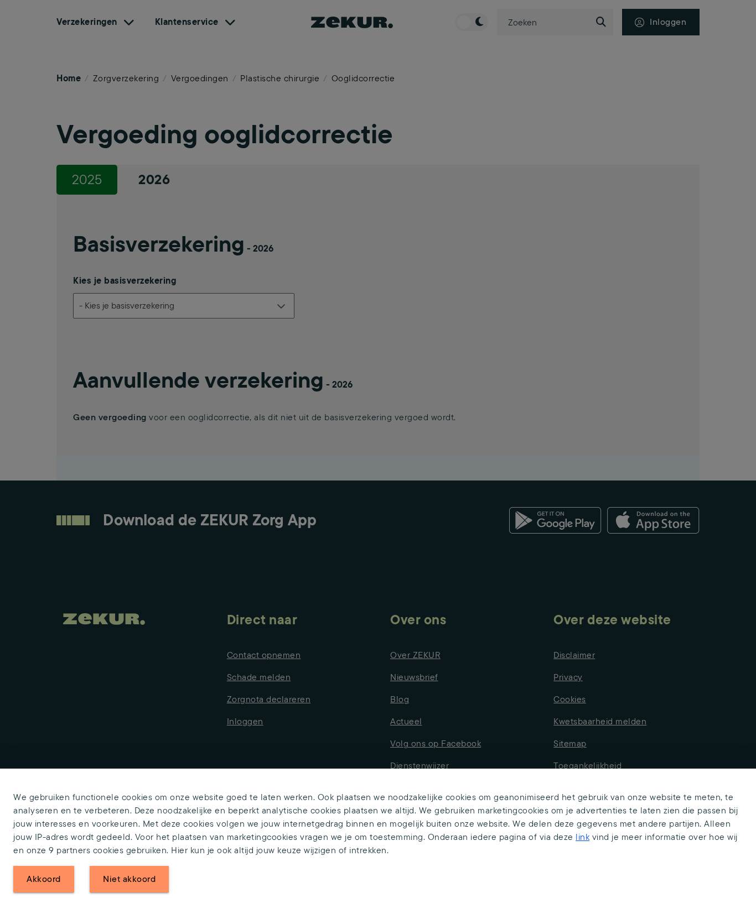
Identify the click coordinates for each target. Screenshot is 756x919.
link (582, 837)
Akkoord (44, 879)
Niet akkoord (129, 879)
